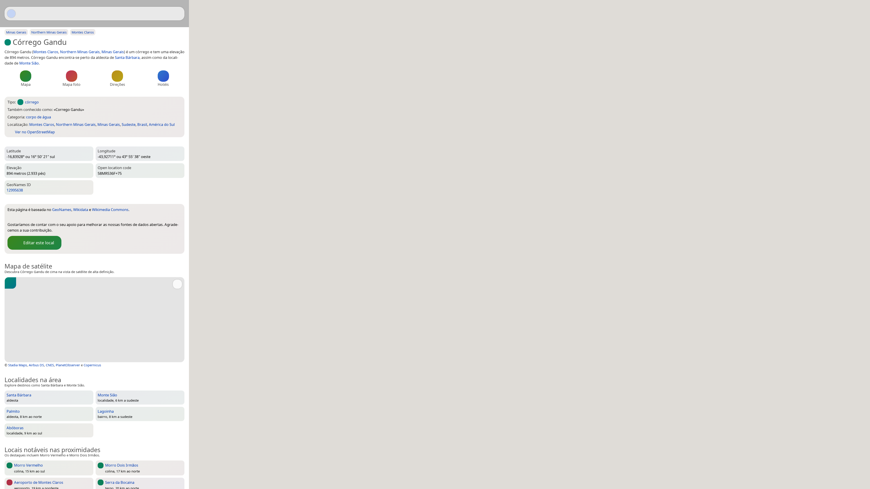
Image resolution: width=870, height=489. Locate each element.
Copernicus (92, 365)
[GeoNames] (10, 217)
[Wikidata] (20, 217)
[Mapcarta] (11, 14)
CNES (50, 365)
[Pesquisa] (178, 13)
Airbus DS (36, 365)
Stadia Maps (17, 365)
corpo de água (38, 117)
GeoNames (61, 209)
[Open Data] (169, 210)
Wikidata (80, 209)
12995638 (15, 190)
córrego (32, 102)
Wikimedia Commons (110, 209)
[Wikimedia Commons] (29, 217)
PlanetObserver (68, 365)
